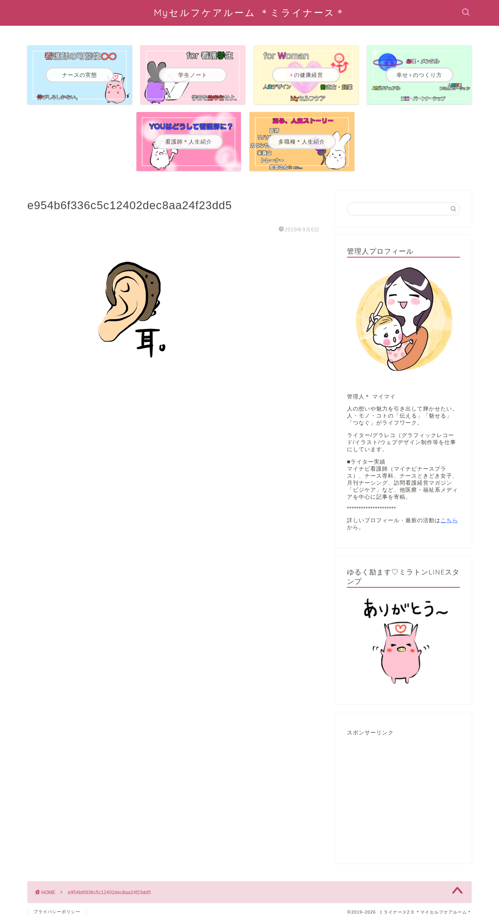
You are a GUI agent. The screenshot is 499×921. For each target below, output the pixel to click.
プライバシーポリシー (57, 911)
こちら (449, 520)
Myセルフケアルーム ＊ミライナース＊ (250, 12)
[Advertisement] (405, 797)
